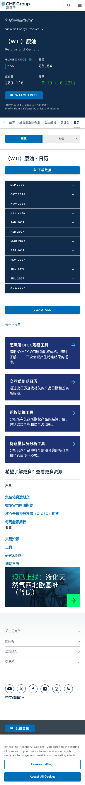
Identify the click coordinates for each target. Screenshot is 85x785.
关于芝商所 (12, 631)
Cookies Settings (42, 764)
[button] (24, 95)
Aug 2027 (17, 288)
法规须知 (11, 651)
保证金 (65, 123)
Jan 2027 (17, 222)
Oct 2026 (17, 194)
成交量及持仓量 (29, 123)
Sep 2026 (17, 185)
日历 (77, 123)
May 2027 (17, 260)
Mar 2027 (17, 241)
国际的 (9, 641)
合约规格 (50, 123)
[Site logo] (16, 5)
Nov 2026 (17, 204)
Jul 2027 (17, 278)
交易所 (9, 661)
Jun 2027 (17, 269)
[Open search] (68, 5)
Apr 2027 (17, 250)
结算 (12, 123)
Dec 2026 (17, 213)
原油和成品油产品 (21, 20)
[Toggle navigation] (79, 5)
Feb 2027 (17, 232)
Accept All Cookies (42, 776)
